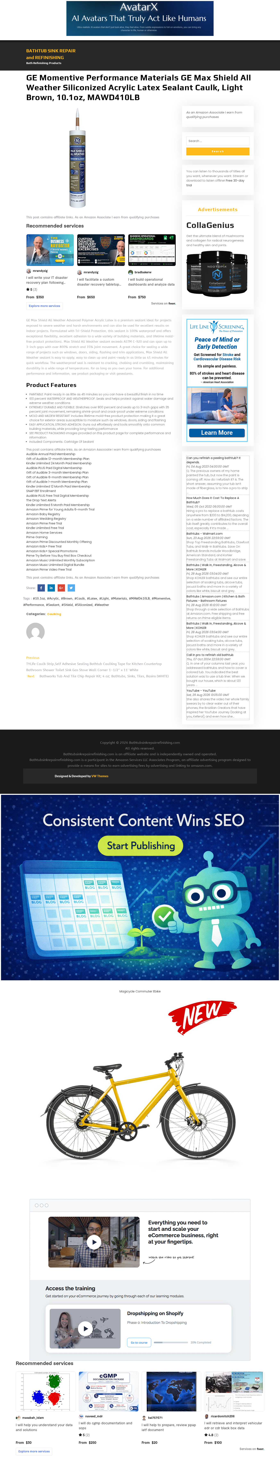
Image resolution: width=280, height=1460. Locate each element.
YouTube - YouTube (201, 691)
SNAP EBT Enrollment (41, 491)
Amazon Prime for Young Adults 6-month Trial (60, 509)
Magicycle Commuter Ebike (140, 991)
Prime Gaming (37, 537)
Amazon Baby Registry (43, 514)
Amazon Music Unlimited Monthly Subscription (60, 560)
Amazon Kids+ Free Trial (43, 546)
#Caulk (79, 598)
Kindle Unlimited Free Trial (45, 528)
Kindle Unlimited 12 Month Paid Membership (58, 486)
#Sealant (52, 605)
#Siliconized (83, 605)
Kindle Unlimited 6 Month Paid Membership (58, 505)
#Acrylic (53, 598)
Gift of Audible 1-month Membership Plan (57, 481)
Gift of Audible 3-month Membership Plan (57, 472)
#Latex (92, 598)
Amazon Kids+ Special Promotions (51, 551)
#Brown (66, 598)
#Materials (119, 598)
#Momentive (161, 598)
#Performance (33, 605)
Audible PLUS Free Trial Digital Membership (57, 495)
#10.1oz (39, 598)
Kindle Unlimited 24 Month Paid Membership (59, 463)
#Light (104, 598)
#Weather (101, 605)
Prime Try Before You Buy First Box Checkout (59, 555)
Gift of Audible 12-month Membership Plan (57, 459)
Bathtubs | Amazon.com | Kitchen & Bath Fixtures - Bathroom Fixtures (216, 598)
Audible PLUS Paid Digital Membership (54, 468)
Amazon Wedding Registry (46, 518)
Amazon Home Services (44, 532)
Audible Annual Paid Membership (50, 454)
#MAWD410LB (139, 598)
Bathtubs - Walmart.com (205, 534)
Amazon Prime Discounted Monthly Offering (59, 542)
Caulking (54, 614)
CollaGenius (210, 225)
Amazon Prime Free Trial (44, 523)
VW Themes (99, 776)
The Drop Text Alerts (41, 500)
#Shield (67, 605)
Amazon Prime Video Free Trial (49, 569)
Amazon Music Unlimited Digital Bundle (55, 565)
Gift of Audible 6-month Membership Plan (57, 477)
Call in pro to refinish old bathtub (210, 655)
